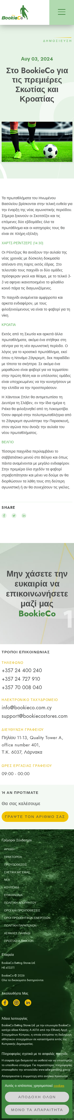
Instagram (16, 1002)
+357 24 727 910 (21, 678)
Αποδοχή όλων (37, 1097)
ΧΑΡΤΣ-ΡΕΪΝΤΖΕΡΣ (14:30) (22, 243)
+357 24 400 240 (22, 670)
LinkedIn (28, 1002)
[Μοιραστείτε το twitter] (14, 515)
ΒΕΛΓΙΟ (8, 442)
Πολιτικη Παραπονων (20, 925)
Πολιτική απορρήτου (20, 902)
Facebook (5, 1002)
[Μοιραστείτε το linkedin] (23, 515)
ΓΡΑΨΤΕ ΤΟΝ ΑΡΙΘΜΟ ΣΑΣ (35, 816)
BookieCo (15, 12)
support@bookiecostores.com (35, 716)
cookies (59, 1085)
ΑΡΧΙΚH (9, 849)
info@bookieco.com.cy (27, 707)
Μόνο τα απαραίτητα (37, 1110)
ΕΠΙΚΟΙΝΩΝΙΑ (13, 895)
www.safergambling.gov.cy (54, 1070)
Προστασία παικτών (19, 940)
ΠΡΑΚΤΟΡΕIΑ (13, 856)
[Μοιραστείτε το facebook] (4, 515)
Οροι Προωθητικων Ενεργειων (27, 917)
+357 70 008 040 (22, 687)
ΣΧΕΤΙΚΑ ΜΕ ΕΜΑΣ (17, 872)
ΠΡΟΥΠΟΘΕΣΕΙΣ (15, 864)
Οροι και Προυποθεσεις (22, 910)
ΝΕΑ (7, 879)
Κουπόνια (11, 887)
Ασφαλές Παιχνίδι (17, 933)
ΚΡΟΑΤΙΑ (9, 325)
